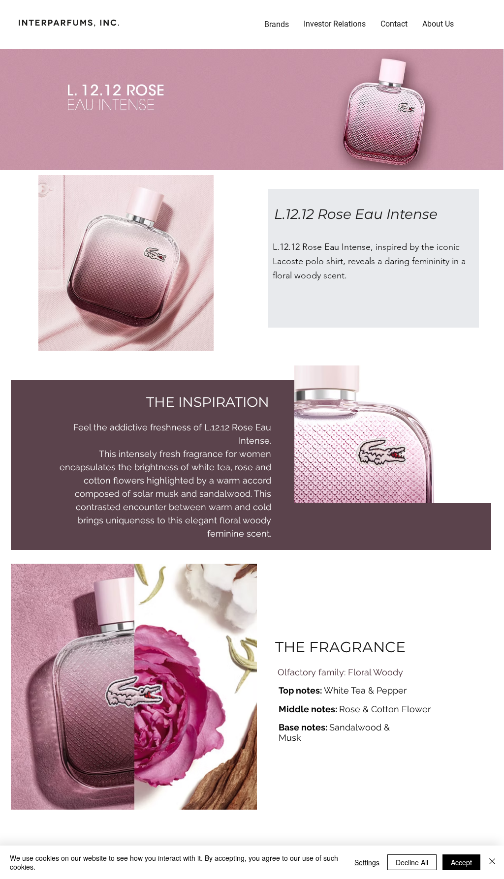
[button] (334, 24)
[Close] (492, 862)
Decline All (412, 862)
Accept (461, 862)
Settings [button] (366, 862)
